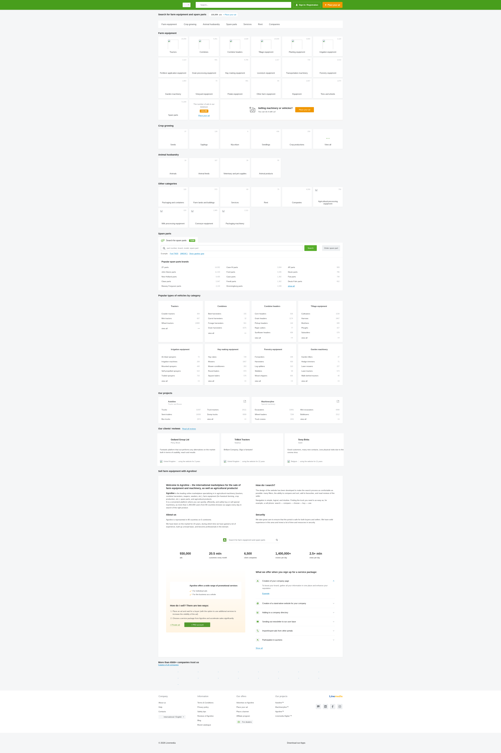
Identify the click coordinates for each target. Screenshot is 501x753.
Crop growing (166, 125)
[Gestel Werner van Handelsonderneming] (208, 671)
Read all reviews (189, 429)
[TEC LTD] (168, 671)
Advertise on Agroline (245, 703)
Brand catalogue (204, 725)
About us (162, 703)
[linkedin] (325, 706)
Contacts (162, 711)
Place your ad (304, 110)
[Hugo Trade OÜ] (309, 677)
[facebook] (332, 706)
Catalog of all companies (168, 665)
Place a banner (242, 711)
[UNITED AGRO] (229, 677)
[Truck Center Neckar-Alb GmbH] (329, 671)
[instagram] (339, 706)
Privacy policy (203, 707)
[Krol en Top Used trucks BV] (208, 677)
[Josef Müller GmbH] (289, 671)
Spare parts (164, 233)
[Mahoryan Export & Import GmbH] (269, 671)
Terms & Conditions (205, 703)
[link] (204, 110)
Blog (199, 720)
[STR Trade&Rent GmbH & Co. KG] (229, 671)
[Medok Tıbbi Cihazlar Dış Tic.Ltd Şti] (188, 684)
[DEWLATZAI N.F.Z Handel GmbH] (188, 677)
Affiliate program (243, 716)
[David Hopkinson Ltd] (249, 677)
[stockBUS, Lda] (249, 671)
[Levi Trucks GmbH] (309, 671)
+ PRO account (197, 625)
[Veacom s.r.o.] (188, 671)
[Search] (198, 5)
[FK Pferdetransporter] (289, 677)
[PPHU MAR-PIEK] (329, 677)
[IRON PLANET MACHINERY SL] (168, 677)
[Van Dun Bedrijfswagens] (269, 677)
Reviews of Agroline (205, 716)
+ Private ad (175, 625)
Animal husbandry (168, 154)
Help (160, 707)
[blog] (318, 706)
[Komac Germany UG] (168, 684)
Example (265, 593)
